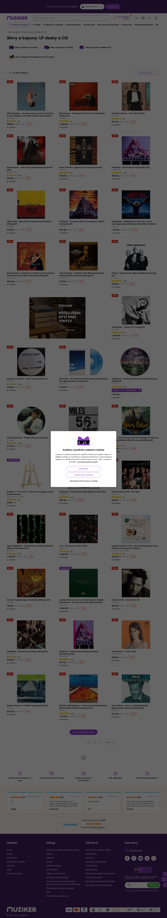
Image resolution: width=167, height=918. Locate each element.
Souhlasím (83, 468)
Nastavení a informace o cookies (83, 481)
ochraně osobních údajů (88, 461)
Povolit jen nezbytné (83, 474)
